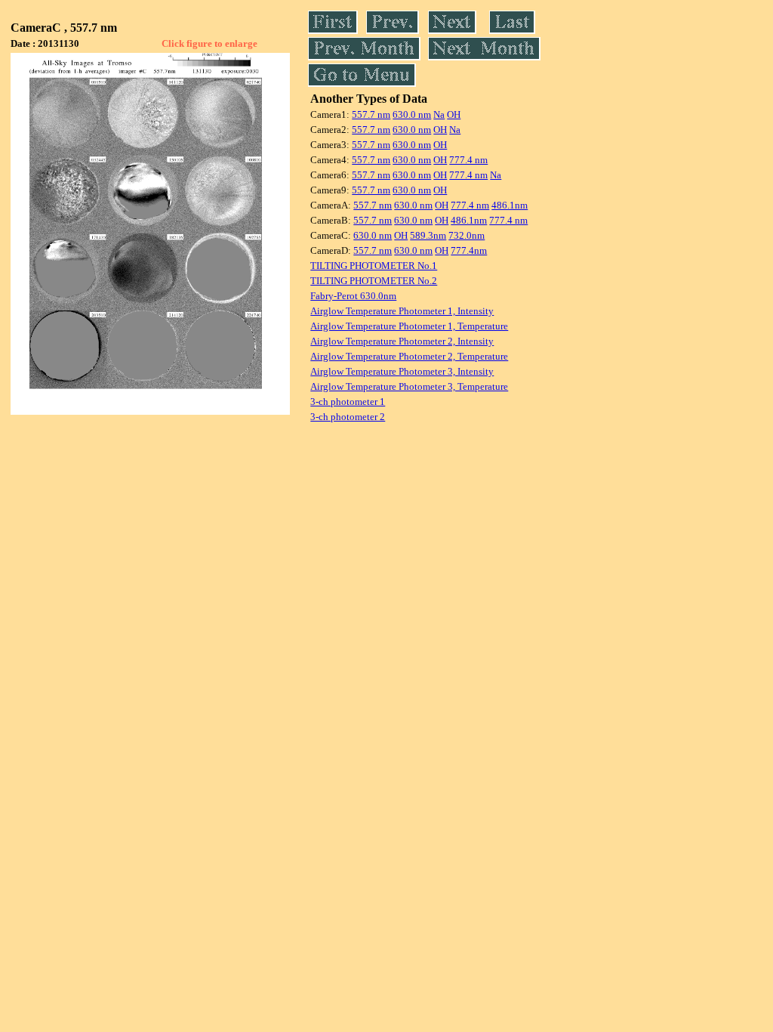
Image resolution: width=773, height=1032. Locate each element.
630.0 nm (412, 114)
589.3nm (428, 235)
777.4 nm (468, 159)
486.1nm (509, 205)
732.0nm (466, 235)
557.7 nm (371, 114)
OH (453, 114)
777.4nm (469, 250)
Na (439, 114)
